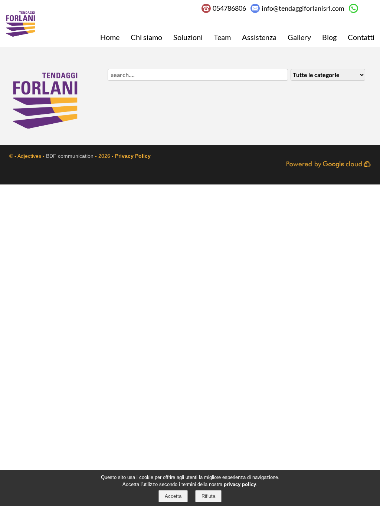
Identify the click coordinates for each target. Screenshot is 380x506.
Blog (329, 37)
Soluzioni (188, 37)
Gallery (299, 37)
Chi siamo (146, 37)
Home (109, 37)
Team (222, 37)
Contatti (361, 37)
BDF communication (70, 156)
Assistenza (259, 37)
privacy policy (240, 484)
